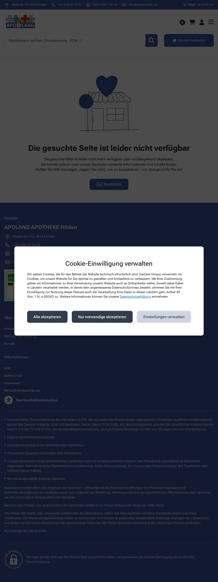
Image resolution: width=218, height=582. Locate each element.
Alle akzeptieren (47, 317)
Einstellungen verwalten (164, 317)
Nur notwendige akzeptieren (102, 317)
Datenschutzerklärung (135, 296)
